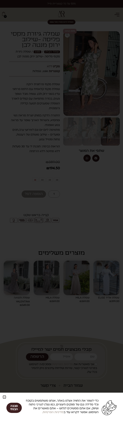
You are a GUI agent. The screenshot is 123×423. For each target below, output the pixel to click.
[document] (61, 211)
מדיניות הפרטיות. (53, 412)
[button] (4, 397)
